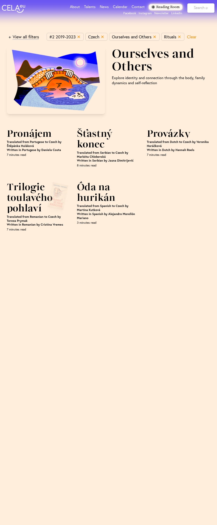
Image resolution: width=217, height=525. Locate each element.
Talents (90, 6)
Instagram (145, 13)
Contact (138, 6)
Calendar (120, 6)
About (75, 6)
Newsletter (161, 13)
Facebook (129, 13)
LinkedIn (176, 13)
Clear (191, 37)
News (104, 6)
